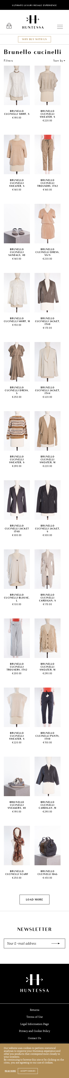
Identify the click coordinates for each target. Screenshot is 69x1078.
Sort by (58, 61)
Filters (8, 61)
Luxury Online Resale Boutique (33, 22)
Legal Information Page (34, 1024)
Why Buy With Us (34, 39)
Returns (34, 1010)
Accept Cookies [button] (27, 1071)
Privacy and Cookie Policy (34, 1031)
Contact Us (34, 1038)
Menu (58, 27)
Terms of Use (34, 1017)
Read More (10, 1071)
